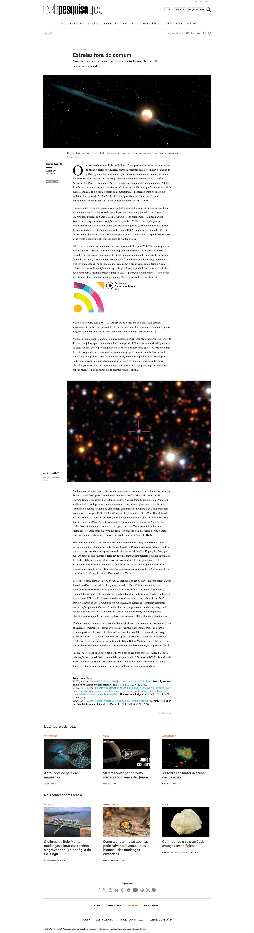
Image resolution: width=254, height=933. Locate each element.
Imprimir (45, 33)
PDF (51, 33)
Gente (168, 24)
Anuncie (133, 906)
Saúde (135, 24)
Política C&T (76, 24)
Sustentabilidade (151, 24)
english (198, 1)
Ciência (62, 24)
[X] (104, 890)
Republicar (176, 33)
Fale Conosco (152, 906)
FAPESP (86, 920)
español (207, 1)
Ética (125, 24)
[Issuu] (153, 890)
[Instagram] (110, 890)
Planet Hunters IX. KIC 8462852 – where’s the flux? (122, 701)
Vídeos (178, 24)
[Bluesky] (116, 890)
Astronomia (52, 181)
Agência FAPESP (105, 920)
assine (167, 10)
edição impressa (196, 10)
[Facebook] (100, 890)
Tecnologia (93, 24)
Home (97, 906)
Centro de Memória (160, 920)
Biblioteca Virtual (132, 920)
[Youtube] (135, 890)
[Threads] (122, 890)
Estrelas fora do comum (102, 55)
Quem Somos (114, 906)
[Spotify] (142, 890)
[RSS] (147, 890)
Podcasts (191, 24)
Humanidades (111, 24)
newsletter (180, 10)
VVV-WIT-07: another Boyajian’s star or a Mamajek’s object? (121, 682)
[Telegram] (128, 890)
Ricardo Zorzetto (54, 164)
